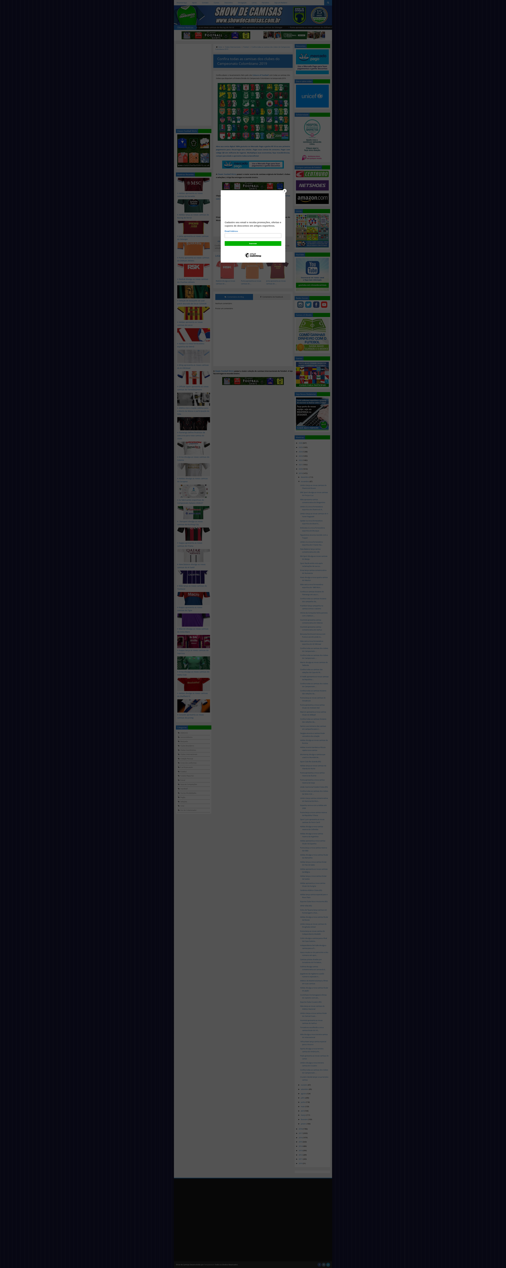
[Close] (285, 191)
